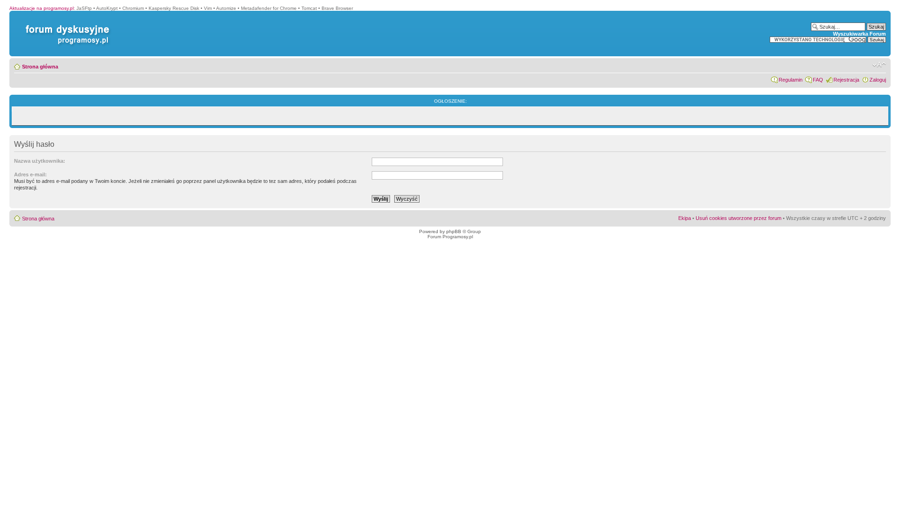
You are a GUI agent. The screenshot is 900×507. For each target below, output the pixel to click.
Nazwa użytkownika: (39, 161)
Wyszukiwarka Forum (859, 34)
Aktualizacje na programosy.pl (41, 8)
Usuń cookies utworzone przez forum (738, 218)
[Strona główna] (65, 25)
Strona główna (40, 66)
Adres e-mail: (30, 174)
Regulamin (790, 80)
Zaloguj (878, 80)
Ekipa (684, 218)
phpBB (453, 231)
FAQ (818, 80)
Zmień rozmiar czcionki (879, 65)
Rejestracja (846, 80)
